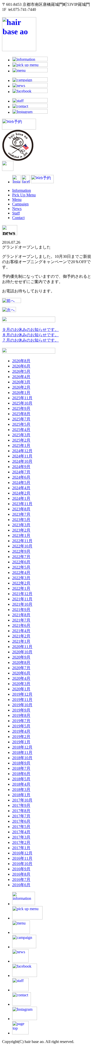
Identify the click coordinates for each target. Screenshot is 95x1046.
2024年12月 (22, 451)
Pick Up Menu (24, 195)
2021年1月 (21, 641)
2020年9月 (21, 657)
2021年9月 (21, 609)
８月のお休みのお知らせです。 (30, 335)
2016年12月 (22, 853)
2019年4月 (21, 731)
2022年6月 (21, 562)
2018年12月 (22, 747)
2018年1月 (21, 795)
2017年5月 (21, 826)
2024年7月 (21, 472)
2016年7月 (21, 879)
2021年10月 (22, 604)
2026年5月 (21, 371)
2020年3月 (21, 684)
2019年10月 (22, 705)
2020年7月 (21, 668)
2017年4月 (21, 832)
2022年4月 (21, 572)
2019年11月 (22, 699)
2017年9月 (21, 805)
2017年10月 (22, 800)
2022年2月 (21, 583)
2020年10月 (22, 652)
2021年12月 (22, 594)
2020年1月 (21, 689)
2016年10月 (22, 864)
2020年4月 (21, 678)
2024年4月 (21, 488)
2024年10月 (22, 461)
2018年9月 (21, 763)
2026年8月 (21, 361)
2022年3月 (21, 578)
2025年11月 (22, 398)
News (17, 208)
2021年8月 (21, 615)
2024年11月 (22, 456)
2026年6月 (21, 366)
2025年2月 (21, 440)
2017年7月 (21, 816)
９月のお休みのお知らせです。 (30, 329)
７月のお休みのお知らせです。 (30, 340)
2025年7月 (21, 419)
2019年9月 (21, 710)
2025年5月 (21, 424)
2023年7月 (21, 514)
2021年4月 (21, 631)
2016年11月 (22, 858)
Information (21, 190)
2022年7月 (21, 557)
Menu (17, 199)
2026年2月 (21, 387)
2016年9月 (21, 869)
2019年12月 (22, 694)
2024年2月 (21, 493)
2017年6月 (21, 821)
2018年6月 (21, 774)
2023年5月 (21, 519)
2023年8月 (21, 509)
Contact (18, 218)
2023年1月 (21, 535)
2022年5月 (21, 567)
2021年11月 (22, 599)
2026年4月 (21, 377)
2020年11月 (22, 646)
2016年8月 (21, 874)
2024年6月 (21, 477)
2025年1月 (21, 445)
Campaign (20, 204)
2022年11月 (22, 541)
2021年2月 (21, 636)
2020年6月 (21, 673)
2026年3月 (21, 382)
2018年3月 (21, 789)
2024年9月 (21, 467)
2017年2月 (21, 842)
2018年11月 (22, 752)
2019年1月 (21, 742)
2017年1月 (21, 848)
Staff (16, 213)
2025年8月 (21, 414)
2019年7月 (21, 721)
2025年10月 (22, 403)
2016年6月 (21, 885)
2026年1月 (21, 392)
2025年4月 (21, 429)
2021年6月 (21, 625)
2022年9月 (21, 551)
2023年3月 (21, 525)
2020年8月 (21, 662)
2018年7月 (21, 768)
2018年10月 (22, 758)
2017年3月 (21, 837)
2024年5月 (21, 482)
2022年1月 (21, 588)
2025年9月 (21, 408)
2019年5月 (21, 726)
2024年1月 (21, 498)
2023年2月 (21, 530)
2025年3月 (21, 435)
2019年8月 (21, 715)
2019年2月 (21, 736)
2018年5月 (21, 779)
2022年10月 (22, 546)
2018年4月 (21, 784)
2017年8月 (21, 811)
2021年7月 (21, 620)
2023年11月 (22, 504)
